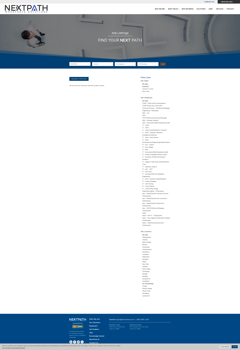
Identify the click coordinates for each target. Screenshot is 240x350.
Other (144, 213)
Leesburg (145, 254)
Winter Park (146, 291)
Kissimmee (145, 252)
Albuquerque (146, 237)
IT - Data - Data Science (150, 137)
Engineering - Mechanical (150, 111)
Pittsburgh (145, 271)
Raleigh (144, 274)
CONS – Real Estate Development (154, 103)
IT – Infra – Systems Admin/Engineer (154, 179)
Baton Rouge (146, 242)
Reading (145, 276)
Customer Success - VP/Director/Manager (156, 108)
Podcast (230, 9)
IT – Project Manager (149, 181)
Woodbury (145, 293)
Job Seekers (94, 329)
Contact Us (209, 2)
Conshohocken (147, 249)
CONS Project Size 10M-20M (152, 106)
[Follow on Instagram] (78, 341)
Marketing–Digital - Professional (153, 191)
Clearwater (146, 247)
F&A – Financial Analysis (150, 120)
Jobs (211, 9)
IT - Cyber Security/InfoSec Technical (154, 130)
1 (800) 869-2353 (226, 2)
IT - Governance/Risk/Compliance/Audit (155, 152)
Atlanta (144, 240)
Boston (144, 245)
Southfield (145, 281)
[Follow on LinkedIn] (70, 341)
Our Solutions (94, 322)
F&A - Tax (145, 113)
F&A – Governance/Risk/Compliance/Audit (156, 123)
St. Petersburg (147, 284)
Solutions (200, 9)
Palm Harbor (146, 269)
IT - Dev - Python (148, 145)
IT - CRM (145, 128)
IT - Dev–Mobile (147, 147)
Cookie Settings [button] (224, 347)
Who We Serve (187, 9)
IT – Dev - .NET (147, 169)
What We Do (173, 9)
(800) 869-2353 (143, 319)
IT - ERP (145, 150)
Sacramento (146, 279)
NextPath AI (94, 339)
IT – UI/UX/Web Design (150, 189)
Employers (93, 326)
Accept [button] (235, 347)
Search (163, 64)
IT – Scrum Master (148, 186)
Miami (144, 262)
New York (145, 264)
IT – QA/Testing (147, 184)
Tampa (144, 286)
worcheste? (146, 296)
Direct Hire (145, 91)
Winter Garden (147, 289)
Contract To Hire (147, 89)
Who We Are (159, 9)
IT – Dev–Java (147, 172)
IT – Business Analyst (149, 167)
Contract (145, 86)
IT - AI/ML (145, 125)
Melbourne (145, 257)
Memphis (145, 259)
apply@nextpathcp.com (125, 319)
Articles (219, 9)
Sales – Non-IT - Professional (152, 216)
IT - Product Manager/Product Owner (154, 155)
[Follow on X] (82, 341)
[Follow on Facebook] (74, 341)
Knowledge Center (96, 336)
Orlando (145, 267)
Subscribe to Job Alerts (79, 79)
